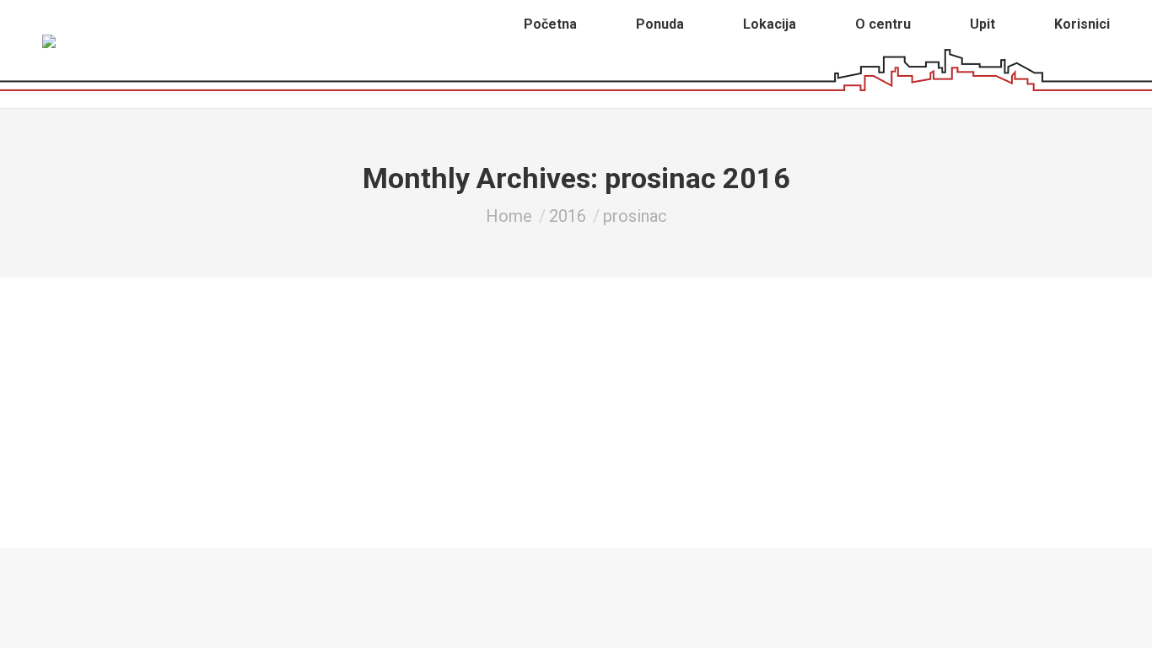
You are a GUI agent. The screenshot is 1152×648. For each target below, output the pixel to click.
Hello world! (175, 361)
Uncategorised (166, 386)
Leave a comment (418, 386)
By (242, 386)
